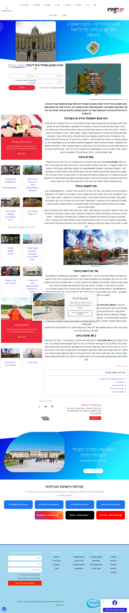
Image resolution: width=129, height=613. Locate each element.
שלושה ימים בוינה (118, 392)
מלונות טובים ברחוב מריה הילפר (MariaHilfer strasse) (32, 185)
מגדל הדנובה (79, 561)
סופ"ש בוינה (119, 382)
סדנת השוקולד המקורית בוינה (10, 282)
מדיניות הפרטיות (44, 88)
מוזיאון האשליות (79, 565)
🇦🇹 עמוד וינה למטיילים (80, 505)
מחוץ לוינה (24, 5)
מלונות (79, 5)
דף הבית (126, 99)
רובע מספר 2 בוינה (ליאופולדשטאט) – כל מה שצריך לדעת (32, 286)
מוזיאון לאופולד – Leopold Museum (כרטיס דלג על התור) (32, 254)
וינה (88, 5)
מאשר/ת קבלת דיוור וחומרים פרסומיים (28, 578)
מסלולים (37, 5)
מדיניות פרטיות (59, 605)
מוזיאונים (96, 553)
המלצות (48, 5)
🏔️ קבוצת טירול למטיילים (49, 505)
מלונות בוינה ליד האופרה (33, 212)
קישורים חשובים (113, 553)
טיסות (65, 15)
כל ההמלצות (95, 418)
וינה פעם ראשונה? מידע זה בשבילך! (111, 379)
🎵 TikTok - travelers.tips (80, 515)
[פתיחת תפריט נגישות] (4, 609)
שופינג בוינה (32, 362)
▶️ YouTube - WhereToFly (111, 515)
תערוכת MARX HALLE (10, 251)
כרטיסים (68, 5)
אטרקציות (78, 553)
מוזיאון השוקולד (79, 557)
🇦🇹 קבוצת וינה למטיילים (110, 505)
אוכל (58, 5)
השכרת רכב (53, 15)
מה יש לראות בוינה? (117, 389)
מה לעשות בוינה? (118, 385)
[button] (6, 8)
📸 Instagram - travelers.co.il (49, 515)
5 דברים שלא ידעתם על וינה (10, 363)
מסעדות (113, 565)
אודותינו (113, 557)
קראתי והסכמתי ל (50, 88)
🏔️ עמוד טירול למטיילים (18, 505)
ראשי (95, 5)
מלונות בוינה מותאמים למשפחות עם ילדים (10, 215)
